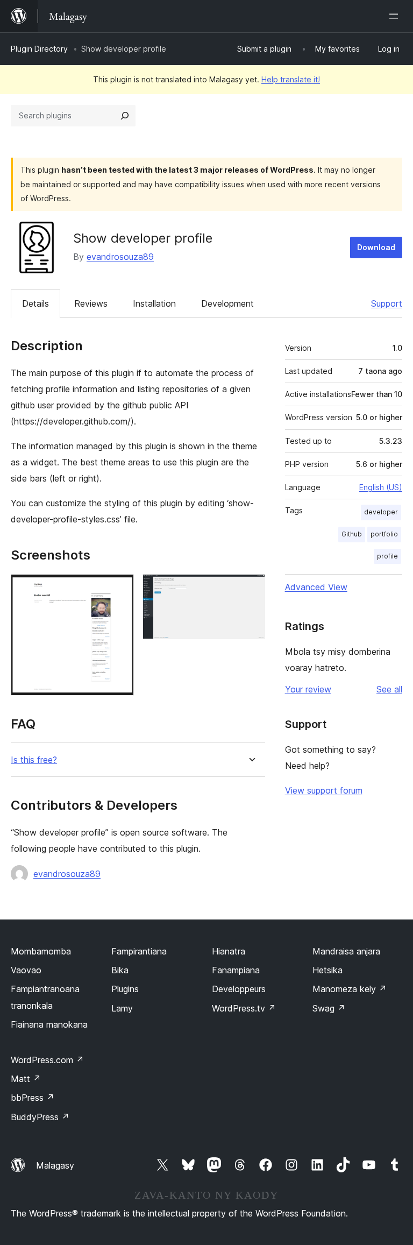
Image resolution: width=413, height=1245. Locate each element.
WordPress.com (47, 1060)
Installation (154, 303)
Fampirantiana (139, 951)
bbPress (32, 1097)
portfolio (384, 534)
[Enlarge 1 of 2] (119, 588)
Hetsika (327, 970)
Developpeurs (239, 989)
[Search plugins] (125, 115)
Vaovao (26, 970)
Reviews (91, 303)
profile (387, 556)
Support (386, 303)
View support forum (323, 790)
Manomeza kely (349, 989)
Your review (308, 689)
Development (227, 303)
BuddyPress (40, 1117)
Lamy (122, 1008)
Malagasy (55, 1165)
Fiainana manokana (49, 1024)
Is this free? (34, 760)
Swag (328, 1008)
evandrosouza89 (120, 256)
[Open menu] (396, 16)
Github (351, 534)
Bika (120, 970)
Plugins (125, 989)
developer (381, 512)
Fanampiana (236, 970)
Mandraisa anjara (346, 951)
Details (35, 303)
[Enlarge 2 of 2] (250, 588)
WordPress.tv (244, 1008)
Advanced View (316, 587)
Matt (26, 1078)
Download (376, 247)
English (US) (380, 487)
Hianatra (228, 951)
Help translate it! (290, 79)
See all (389, 689)
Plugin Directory (39, 48)
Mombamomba (41, 951)
